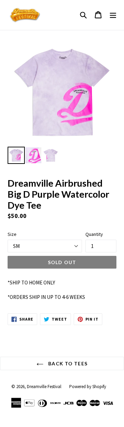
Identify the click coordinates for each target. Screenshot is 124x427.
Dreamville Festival (44, 386)
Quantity (94, 234)
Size (12, 234)
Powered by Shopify (87, 386)
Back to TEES (67, 363)
